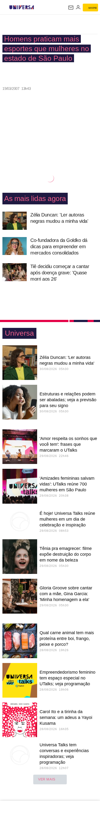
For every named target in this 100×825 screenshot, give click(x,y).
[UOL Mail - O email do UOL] (71, 7)
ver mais (46, 779)
